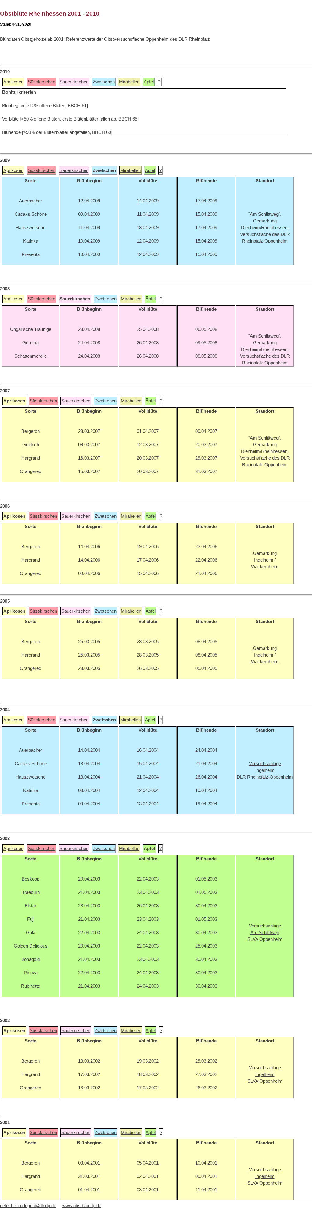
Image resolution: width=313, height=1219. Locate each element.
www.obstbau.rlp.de (81, 1205)
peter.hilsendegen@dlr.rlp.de (28, 1205)
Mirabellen (129, 81)
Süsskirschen (41, 81)
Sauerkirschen (73, 81)
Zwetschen (104, 81)
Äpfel (149, 81)
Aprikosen (13, 81)
